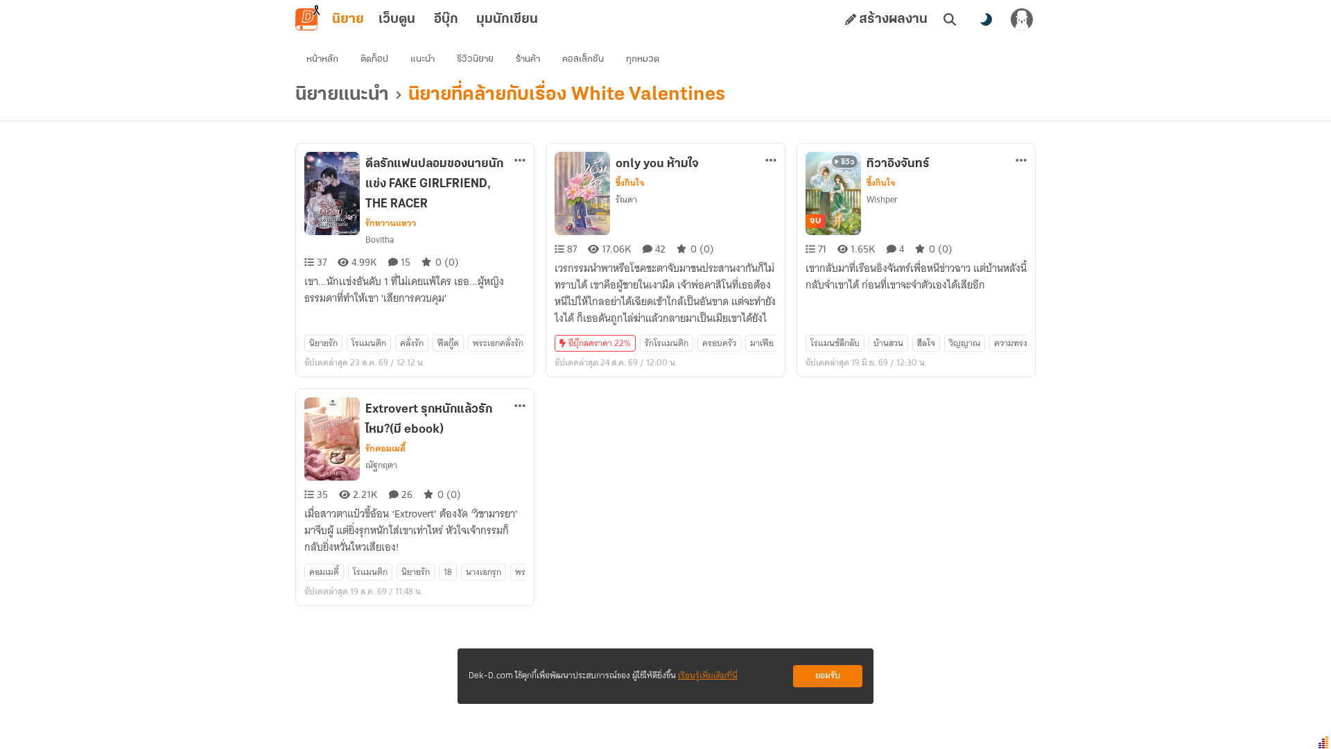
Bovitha (379, 240)
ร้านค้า (528, 59)
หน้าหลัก (322, 59)
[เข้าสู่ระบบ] (1022, 19)
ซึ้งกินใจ (630, 183)
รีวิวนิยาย (475, 59)
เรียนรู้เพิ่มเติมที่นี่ (708, 676)
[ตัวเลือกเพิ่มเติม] (520, 160)
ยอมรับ (827, 676)
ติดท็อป (374, 59)
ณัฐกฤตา (381, 465)
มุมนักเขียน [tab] (507, 19)
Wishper (882, 199)
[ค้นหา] (950, 19)
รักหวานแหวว (391, 223)
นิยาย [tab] (348, 19)
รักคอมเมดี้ (385, 448)
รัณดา (626, 199)
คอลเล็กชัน (583, 59)
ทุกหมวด (642, 59)
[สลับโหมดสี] (986, 19)
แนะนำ (422, 59)
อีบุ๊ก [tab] (446, 19)
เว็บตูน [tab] (397, 19)
